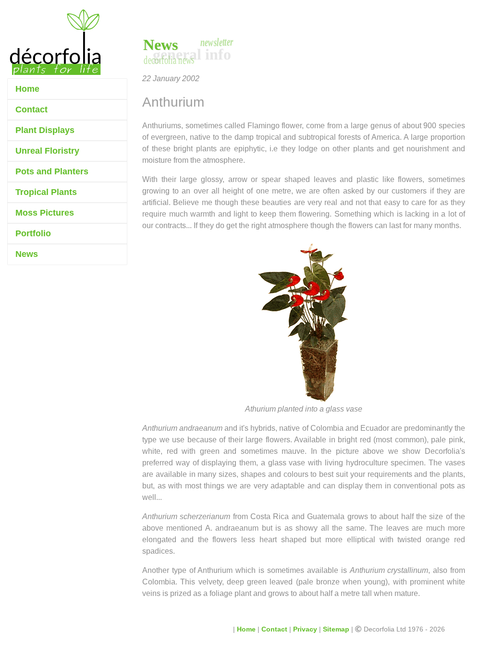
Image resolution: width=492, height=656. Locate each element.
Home (27, 89)
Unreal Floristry (47, 151)
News (26, 254)
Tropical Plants (46, 192)
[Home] (55, 42)
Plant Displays (44, 130)
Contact (31, 109)
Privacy (305, 629)
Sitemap (336, 629)
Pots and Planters (51, 171)
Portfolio (33, 233)
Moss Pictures (44, 213)
